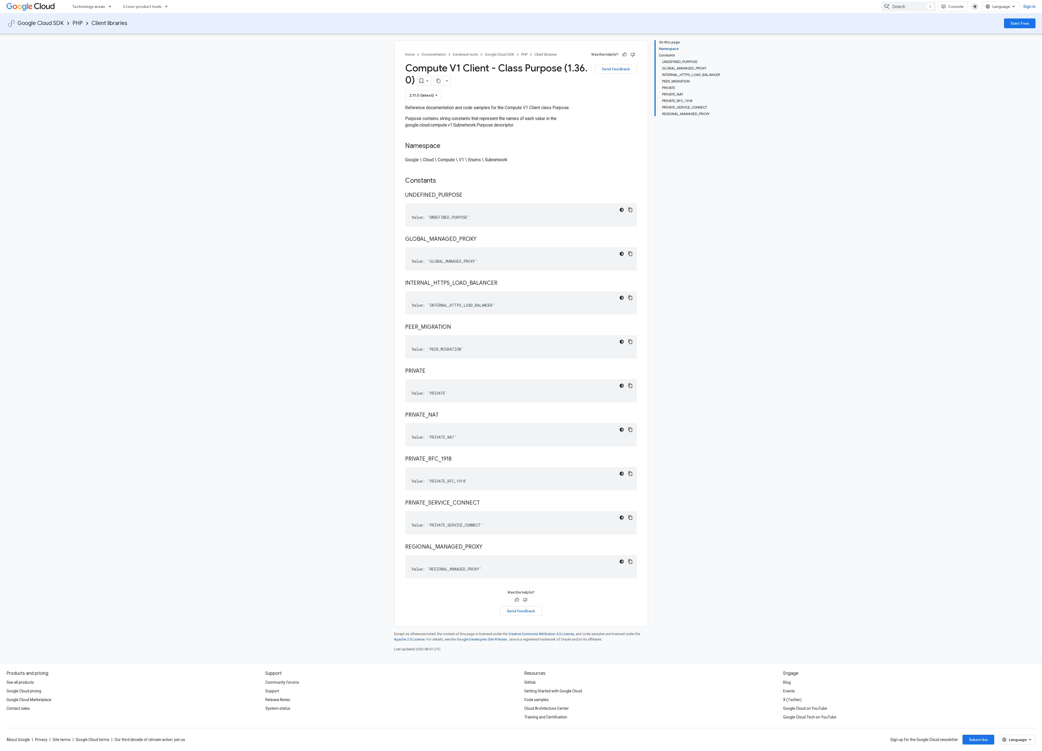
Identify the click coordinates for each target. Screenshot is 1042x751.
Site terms (62, 739)
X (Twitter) (792, 700)
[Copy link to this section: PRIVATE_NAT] (444, 415)
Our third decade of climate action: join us (150, 739)
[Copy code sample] (630, 209)
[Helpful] (625, 54)
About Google (18, 739)
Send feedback (616, 68)
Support (272, 691)
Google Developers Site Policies (482, 639)
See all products (20, 682)
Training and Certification (545, 717)
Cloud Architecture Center (546, 708)
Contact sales (18, 708)
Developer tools (465, 54)
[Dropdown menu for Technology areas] (111, 6)
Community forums (282, 682)
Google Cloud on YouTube (805, 708)
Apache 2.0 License (409, 639)
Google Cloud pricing (24, 691)
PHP (77, 23)
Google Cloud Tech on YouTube (809, 717)
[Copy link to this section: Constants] (443, 181)
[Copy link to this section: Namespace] (445, 146)
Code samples (536, 700)
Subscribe (978, 739)
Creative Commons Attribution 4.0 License (541, 634)
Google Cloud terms (92, 739)
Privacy (41, 739)
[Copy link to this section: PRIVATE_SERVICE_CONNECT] (485, 503)
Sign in (1029, 6)
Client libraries (109, 23)
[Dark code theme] (621, 209)
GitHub (530, 682)
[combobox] (908, 6)
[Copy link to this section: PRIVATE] (430, 371)
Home (410, 54)
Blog (787, 682)
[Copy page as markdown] (438, 80)
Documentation (434, 54)
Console (956, 6)
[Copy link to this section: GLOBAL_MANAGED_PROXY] (481, 239)
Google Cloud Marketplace (29, 700)
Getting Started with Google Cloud (553, 691)
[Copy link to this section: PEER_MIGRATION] (456, 327)
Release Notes (277, 700)
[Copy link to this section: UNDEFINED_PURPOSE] (467, 195)
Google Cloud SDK (40, 23)
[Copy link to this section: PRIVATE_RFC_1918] (457, 459)
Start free (1020, 23)
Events (789, 691)
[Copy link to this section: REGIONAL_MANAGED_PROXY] (487, 547)
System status (277, 708)
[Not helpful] (633, 54)
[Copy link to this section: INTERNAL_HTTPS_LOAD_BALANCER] (502, 283)
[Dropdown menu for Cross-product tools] (167, 6)
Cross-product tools (142, 6)
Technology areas (88, 6)
